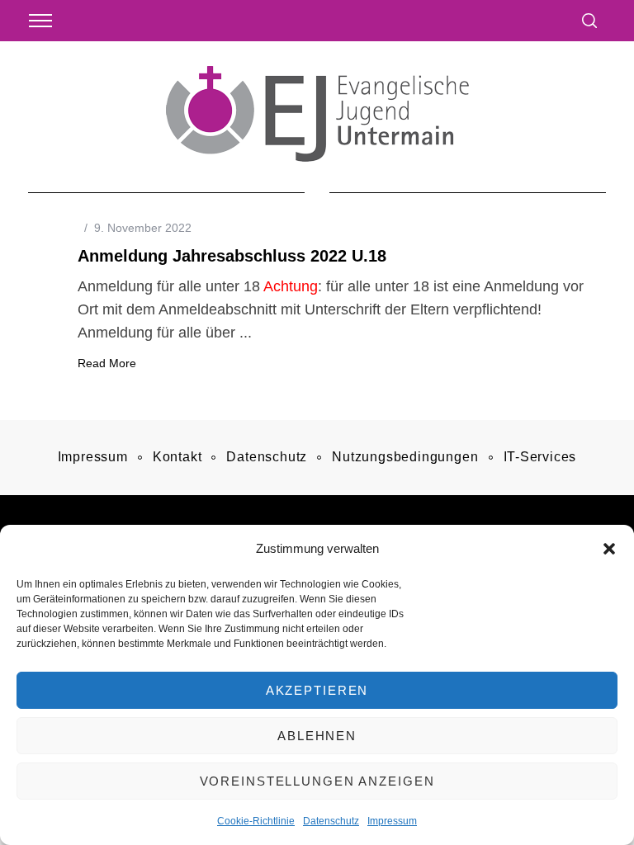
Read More (107, 363)
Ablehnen (317, 736)
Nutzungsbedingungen (405, 457)
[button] (609, 549)
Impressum (392, 821)
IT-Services (540, 457)
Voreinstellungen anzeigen (317, 781)
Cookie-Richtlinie (256, 821)
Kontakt (177, 457)
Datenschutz (331, 821)
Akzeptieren (317, 690)
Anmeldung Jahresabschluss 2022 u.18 (232, 256)
